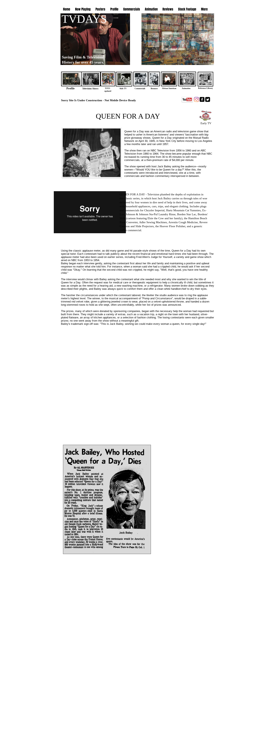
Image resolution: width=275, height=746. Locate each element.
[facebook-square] (202, 99)
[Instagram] (196, 99)
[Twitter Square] (207, 99)
